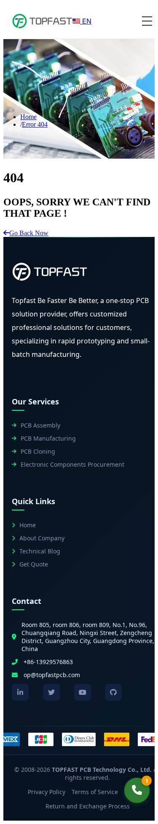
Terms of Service (95, 792)
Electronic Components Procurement (72, 464)
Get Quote (33, 564)
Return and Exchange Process (88, 806)
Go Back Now (28, 233)
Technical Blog (39, 551)
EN (85, 21)
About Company (41, 538)
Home (28, 116)
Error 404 (35, 124)
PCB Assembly (40, 425)
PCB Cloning (38, 451)
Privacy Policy (46, 792)
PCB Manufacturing (48, 438)
